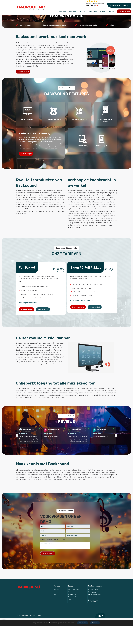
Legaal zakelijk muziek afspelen (105, 120)
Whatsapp (93, 592)
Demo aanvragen (124, 11)
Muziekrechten (72, 594)
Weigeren (94, 622)
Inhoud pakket (43, 309)
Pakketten (56, 592)
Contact (70, 599)
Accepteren (82, 622)
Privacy (32, 615)
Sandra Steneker (53, 429)
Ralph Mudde (76, 429)
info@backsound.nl (96, 594)
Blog (55, 594)
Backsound (25, 615)
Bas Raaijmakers (102, 429)
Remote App (82, 146)
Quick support (116, 5)
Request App (100, 146)
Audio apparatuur (53, 119)
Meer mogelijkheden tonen (28, 303)
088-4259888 (94, 589)
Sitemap (39, 615)
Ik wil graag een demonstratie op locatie (53, 539)
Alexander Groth (28, 429)
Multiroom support (78, 119)
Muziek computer (27, 119)
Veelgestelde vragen (73, 589)
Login (127, 5)
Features (56, 589)
